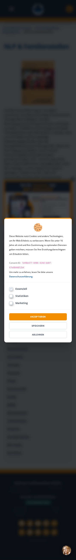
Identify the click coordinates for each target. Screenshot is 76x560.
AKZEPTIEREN (38, 316)
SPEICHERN (38, 325)
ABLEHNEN (38, 334)
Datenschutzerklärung (21, 276)
